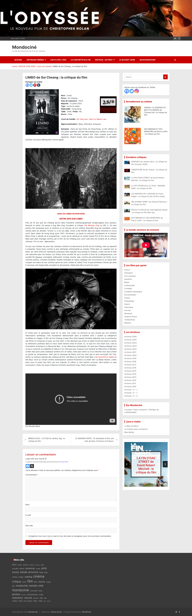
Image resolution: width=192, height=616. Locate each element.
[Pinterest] (35, 85)
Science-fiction (130, 316)
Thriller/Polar (129, 320)
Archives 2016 (130, 368)
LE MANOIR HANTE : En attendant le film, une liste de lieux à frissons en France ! (94, 439)
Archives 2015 (130, 371)
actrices (37, 565)
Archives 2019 (130, 358)
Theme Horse (56, 612)
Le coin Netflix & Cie (81, 60)
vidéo (40, 601)
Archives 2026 (130, 336)
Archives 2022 (130, 349)
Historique (128, 307)
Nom (27, 504)
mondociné (20, 590)
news (40, 591)
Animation (128, 273)
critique (16, 581)
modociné (22, 585)
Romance (128, 313)
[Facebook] (27, 85)
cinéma (38, 576)
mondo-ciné (36, 585)
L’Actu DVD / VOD (58, 60)
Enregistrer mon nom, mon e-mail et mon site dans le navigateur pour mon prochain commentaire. (70, 536)
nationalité (33, 591)
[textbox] (71, 324)
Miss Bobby (129, 432)
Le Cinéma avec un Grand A (136, 429)
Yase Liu (92, 119)
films (35, 582)
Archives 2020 (130, 355)
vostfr (48, 601)
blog (41, 572)
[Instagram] (136, 91)
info (13, 586)
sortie (20, 601)
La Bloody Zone (127, 60)
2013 (14, 565)
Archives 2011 (130, 383)
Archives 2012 (130, 380)
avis (44, 568)
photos (16, 594)
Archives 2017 (130, 365)
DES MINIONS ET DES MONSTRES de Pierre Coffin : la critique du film (156, 110)
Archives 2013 (130, 377)
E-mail (28, 515)
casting (28, 576)
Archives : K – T (130, 393)
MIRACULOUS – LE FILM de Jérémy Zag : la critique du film (46, 439)
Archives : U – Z (131, 396)
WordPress (86, 612)
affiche (21, 568)
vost (44, 601)
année (38, 568)
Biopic (127, 282)
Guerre (127, 304)
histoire (41, 582)
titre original (28, 601)
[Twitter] (31, 85)
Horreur (127, 310)
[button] (139, 484)
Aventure (128, 279)
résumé (28, 597)
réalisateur (17, 597)
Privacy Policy (64, 462)
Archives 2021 (130, 352)
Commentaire (31, 475)
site (41, 598)
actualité (15, 568)
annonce (30, 568)
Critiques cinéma (35, 60)
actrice (31, 565)
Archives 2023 (130, 346)
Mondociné (24, 47)
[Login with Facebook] (28, 466)
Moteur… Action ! (104, 60)
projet (41, 594)
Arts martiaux (130, 276)
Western (127, 323)
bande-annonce (29, 572)
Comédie (128, 288)
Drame (127, 298)
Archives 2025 (130, 340)
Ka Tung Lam (82, 119)
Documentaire (130, 295)
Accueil (18, 60)
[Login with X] (32, 466)
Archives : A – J (130, 390)
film (30, 581)
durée (24, 582)
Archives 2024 (130, 343)
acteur (20, 565)
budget (20, 577)
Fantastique (129, 301)
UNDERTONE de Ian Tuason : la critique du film (146, 465)
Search (165, 76)
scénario (36, 598)
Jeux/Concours (147, 60)
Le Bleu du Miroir (131, 426)
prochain (23, 594)
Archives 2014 (130, 374)
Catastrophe (129, 285)
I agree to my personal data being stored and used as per (47, 462)
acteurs (25, 565)
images (48, 582)
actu (42, 565)
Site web (29, 525)
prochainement (32, 594)
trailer (35, 601)
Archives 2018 (130, 361)
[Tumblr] (38, 85)
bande (15, 572)
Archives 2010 (130, 386)
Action (127, 270)
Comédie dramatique (133, 291)
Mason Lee (101, 119)
